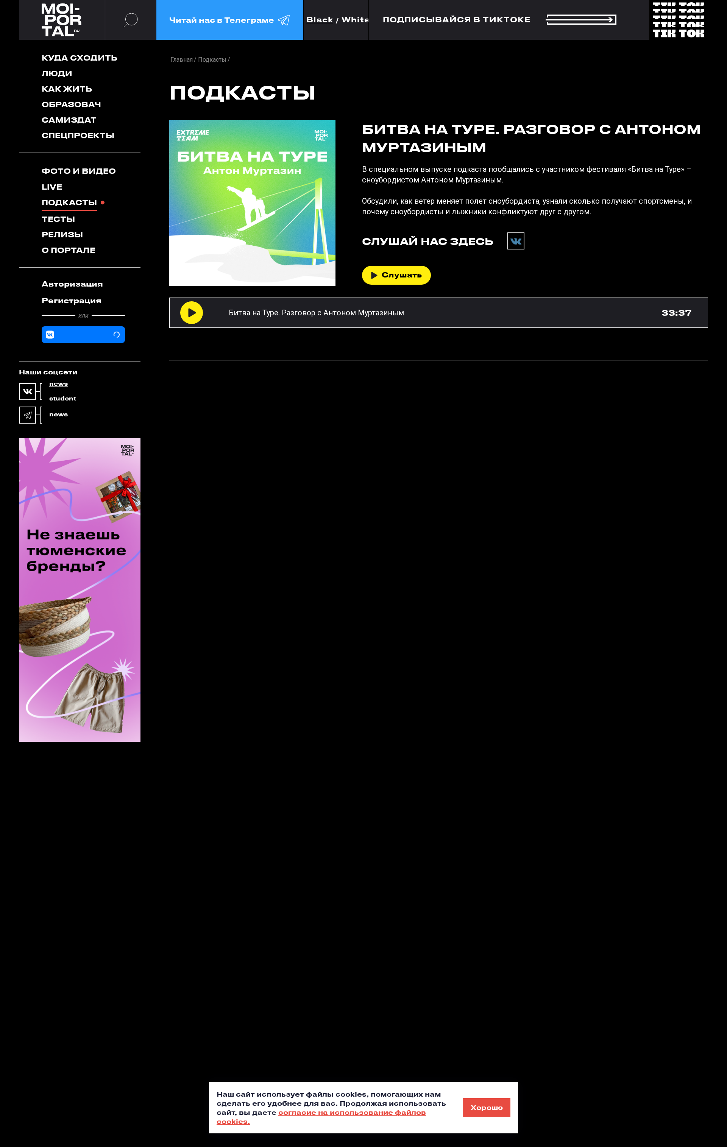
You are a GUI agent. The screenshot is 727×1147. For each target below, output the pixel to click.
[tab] (83, 283)
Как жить (67, 88)
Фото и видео (79, 171)
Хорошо (487, 1107)
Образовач (71, 104)
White (356, 20)
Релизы (62, 234)
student (62, 399)
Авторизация (72, 283)
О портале (68, 250)
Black (319, 20)
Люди (57, 73)
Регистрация (71, 300)
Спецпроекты (78, 135)
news (58, 384)
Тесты (58, 219)
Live (52, 186)
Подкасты (69, 202)
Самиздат (69, 119)
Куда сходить (79, 57)
